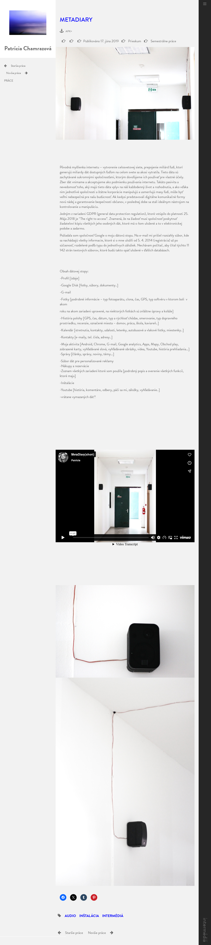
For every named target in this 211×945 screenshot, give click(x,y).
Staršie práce (18, 66)
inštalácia (89, 915)
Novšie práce (13, 73)
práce (8, 81)
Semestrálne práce (163, 41)
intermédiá (205, 930)
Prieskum (134, 41)
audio (70, 915)
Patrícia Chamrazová (28, 48)
